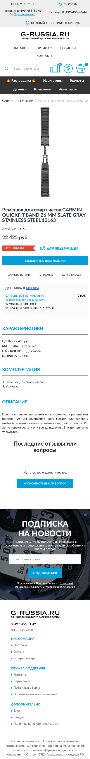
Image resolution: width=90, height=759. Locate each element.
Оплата (19, 651)
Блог (17, 710)
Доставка (20, 645)
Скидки (19, 717)
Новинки (68, 48)
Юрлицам (44, 48)
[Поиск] (6, 68)
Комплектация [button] (72, 275)
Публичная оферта (27, 687)
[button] (22, 14)
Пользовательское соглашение (35, 694)
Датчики (20, 89)
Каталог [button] (21, 48)
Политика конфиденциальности (36, 724)
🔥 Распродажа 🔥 (21, 80)
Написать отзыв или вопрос (45, 483)
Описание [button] (46, 275)
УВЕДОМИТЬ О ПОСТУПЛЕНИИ (45, 260)
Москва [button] (32, 288)
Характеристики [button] (19, 275)
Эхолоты (77, 80)
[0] (80, 68)
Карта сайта (22, 681)
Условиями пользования (60, 587)
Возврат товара (24, 658)
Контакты (45, 55)
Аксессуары (68, 89)
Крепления (43, 89)
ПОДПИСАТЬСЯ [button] (45, 573)
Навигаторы (52, 80)
